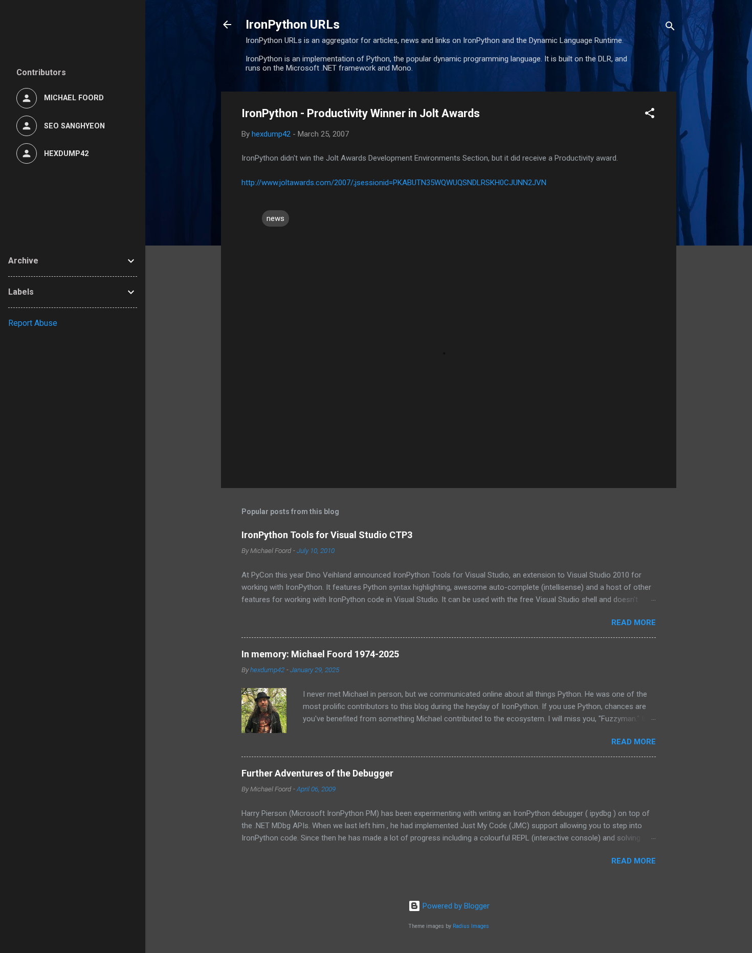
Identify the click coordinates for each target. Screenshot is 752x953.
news (275, 218)
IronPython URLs (293, 24)
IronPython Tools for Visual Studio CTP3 (326, 534)
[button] (650, 115)
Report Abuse (32, 323)
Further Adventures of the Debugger (317, 773)
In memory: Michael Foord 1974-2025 (320, 654)
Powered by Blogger (455, 906)
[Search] (670, 27)
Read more (633, 622)
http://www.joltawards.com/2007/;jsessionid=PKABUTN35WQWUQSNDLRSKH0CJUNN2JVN (393, 182)
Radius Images (471, 926)
